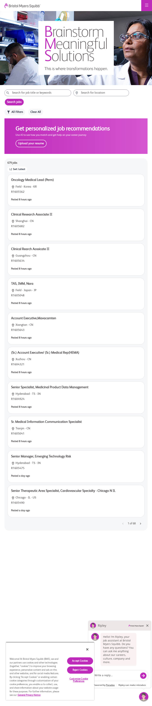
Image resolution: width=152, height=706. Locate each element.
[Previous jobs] (123, 523)
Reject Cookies (80, 670)
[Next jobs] (140, 523)
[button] (17, 169)
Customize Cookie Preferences (79, 680)
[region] (50, 671)
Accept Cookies (80, 661)
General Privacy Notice (29, 695)
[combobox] (37, 93)
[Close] (87, 649)
